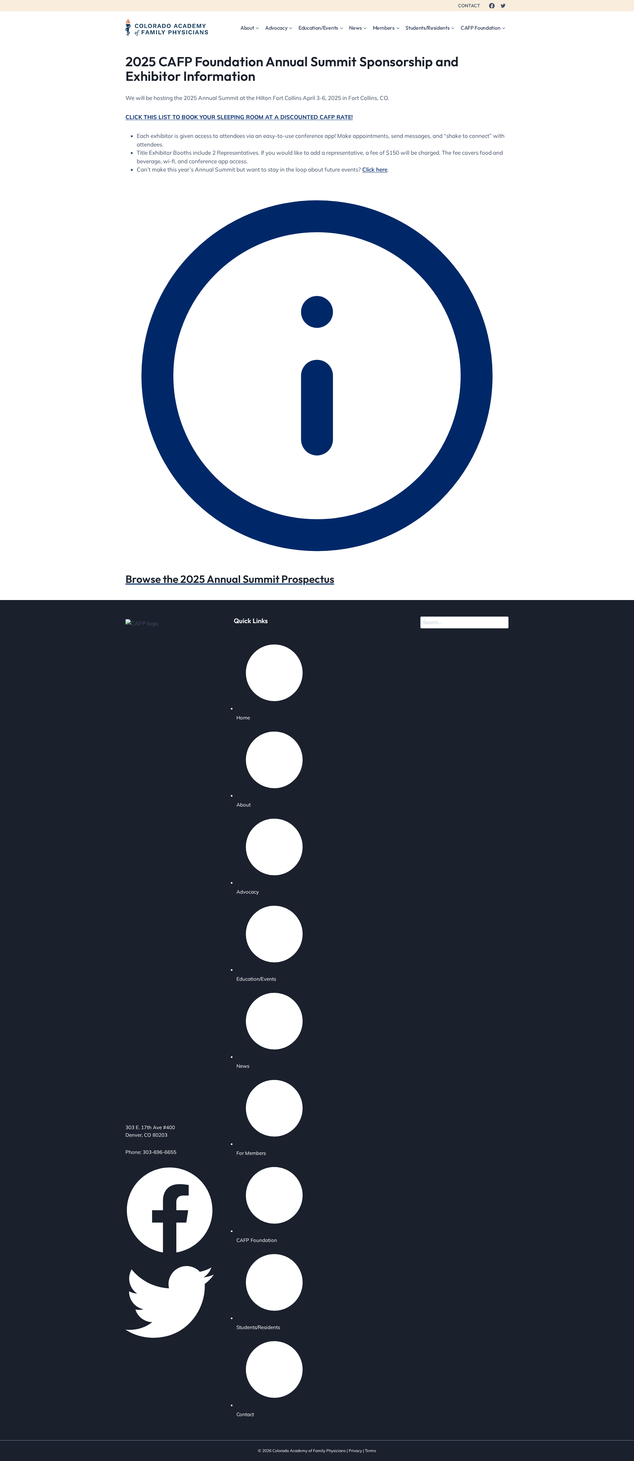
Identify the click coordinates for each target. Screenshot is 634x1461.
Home (243, 718)
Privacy (355, 1450)
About (243, 805)
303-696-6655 (159, 1152)
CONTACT (469, 6)
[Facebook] (491, 5)
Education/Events (256, 979)
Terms (370, 1450)
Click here (374, 169)
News (242, 1066)
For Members (251, 1153)
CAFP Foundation (256, 1240)
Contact (245, 1414)
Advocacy (247, 892)
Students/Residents (258, 1327)
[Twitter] (503, 5)
